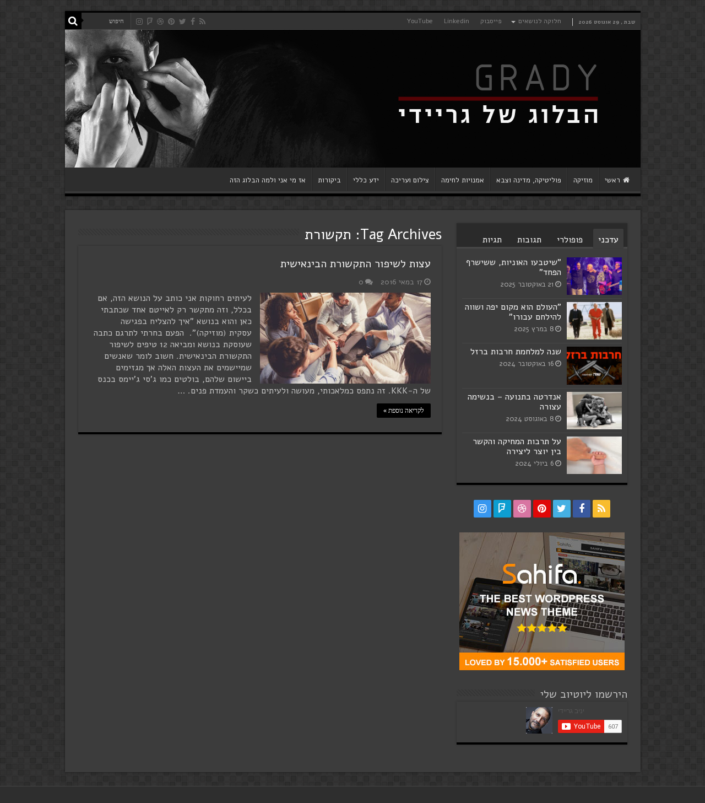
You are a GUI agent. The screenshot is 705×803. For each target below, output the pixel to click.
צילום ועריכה (410, 180)
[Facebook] (192, 21)
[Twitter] (182, 21)
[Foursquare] (150, 21)
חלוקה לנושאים (539, 21)
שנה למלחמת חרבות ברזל (515, 352)
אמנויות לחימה (462, 180)
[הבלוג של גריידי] (353, 99)
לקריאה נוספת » (403, 410)
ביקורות (329, 180)
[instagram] (139, 21)
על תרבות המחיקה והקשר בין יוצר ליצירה (517, 446)
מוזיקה (583, 180)
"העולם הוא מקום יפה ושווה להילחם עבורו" (513, 312)
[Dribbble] (160, 21)
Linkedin (456, 21)
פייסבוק (491, 21)
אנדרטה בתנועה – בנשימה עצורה (514, 402)
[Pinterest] (171, 21)
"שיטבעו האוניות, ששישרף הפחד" (513, 267)
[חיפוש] (73, 21)
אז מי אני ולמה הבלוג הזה (268, 180)
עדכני (608, 240)
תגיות (492, 240)
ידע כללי (366, 180)
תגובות (529, 240)
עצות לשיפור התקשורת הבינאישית (355, 263)
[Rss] (202, 21)
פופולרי (570, 240)
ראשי (612, 180)
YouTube (419, 21)
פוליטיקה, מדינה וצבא (528, 180)
